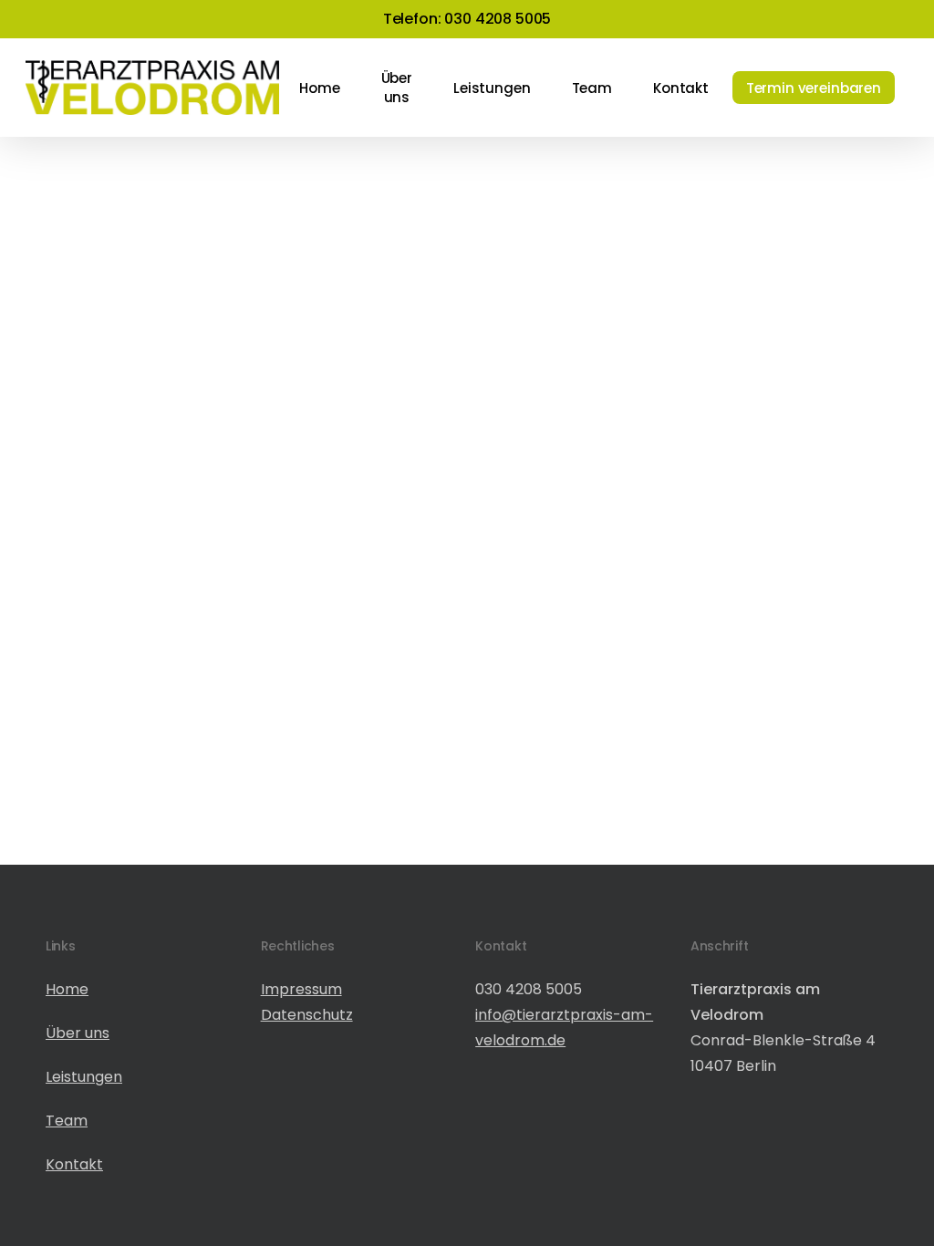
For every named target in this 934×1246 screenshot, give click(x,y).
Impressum (301, 989)
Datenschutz (307, 1014)
